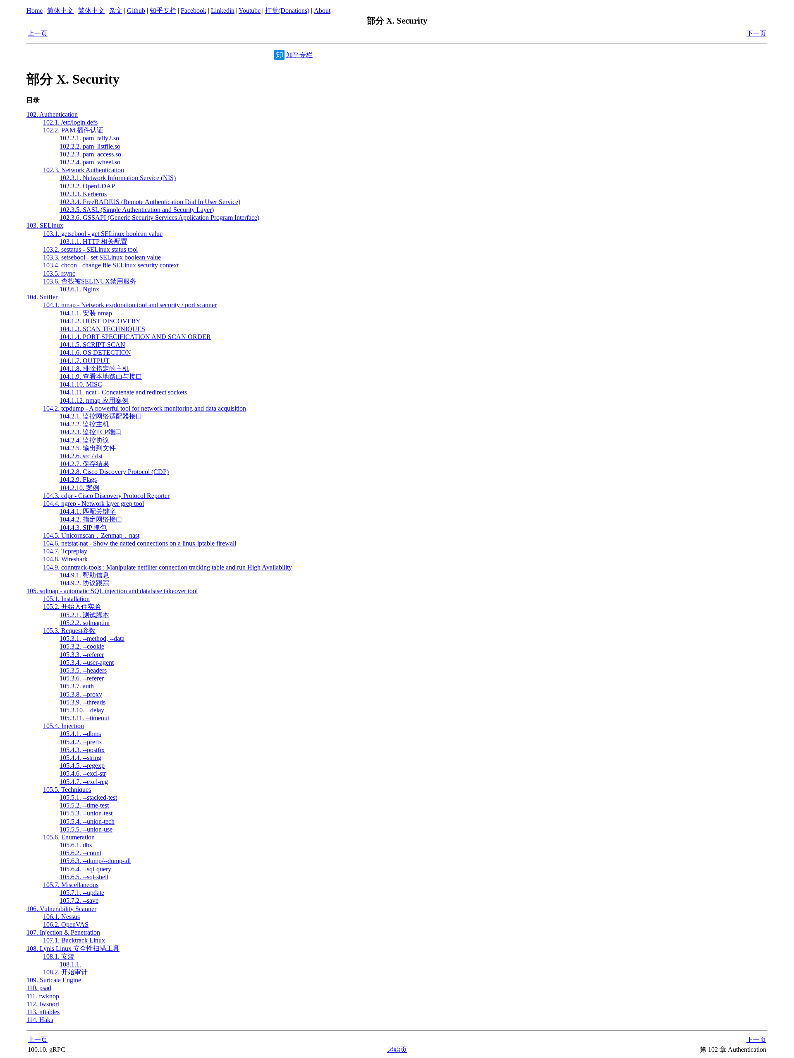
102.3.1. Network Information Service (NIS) (118, 177)
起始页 (397, 1049)
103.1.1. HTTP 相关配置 (93, 241)
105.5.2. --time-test (84, 805)
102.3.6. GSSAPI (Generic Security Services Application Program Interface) (159, 217)
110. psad (38, 987)
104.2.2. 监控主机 (84, 424)
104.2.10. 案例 (79, 487)
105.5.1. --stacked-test (88, 797)
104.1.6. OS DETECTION (95, 352)
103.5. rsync (59, 273)
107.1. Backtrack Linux (74, 940)
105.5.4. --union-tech (87, 821)
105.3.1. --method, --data (92, 638)
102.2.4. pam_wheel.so (90, 162)
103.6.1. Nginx (79, 289)
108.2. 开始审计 (65, 972)
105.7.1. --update (82, 892)
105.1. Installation (66, 598)
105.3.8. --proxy (81, 694)
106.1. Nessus (61, 916)
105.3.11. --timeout (84, 717)
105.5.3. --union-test (86, 813)
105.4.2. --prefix (81, 741)
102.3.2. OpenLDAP (87, 186)
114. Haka (39, 1019)
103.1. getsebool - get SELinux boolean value (103, 233)
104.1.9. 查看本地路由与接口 (101, 376)
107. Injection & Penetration (63, 932)
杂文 (115, 10)
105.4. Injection (63, 725)
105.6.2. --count (80, 852)
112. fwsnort (42, 1004)
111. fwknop (42, 996)
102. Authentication (52, 114)
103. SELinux (44, 225)
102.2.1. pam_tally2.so (89, 138)
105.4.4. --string (80, 757)
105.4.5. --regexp (82, 765)
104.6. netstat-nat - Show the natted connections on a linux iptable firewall (139, 543)
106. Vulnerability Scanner (61, 908)
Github (136, 10)
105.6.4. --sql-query (85, 869)
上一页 (38, 33)
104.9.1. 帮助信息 (84, 575)
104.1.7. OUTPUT (85, 360)
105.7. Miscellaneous (70, 884)
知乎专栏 (163, 10)
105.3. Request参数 (69, 630)
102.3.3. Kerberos (83, 193)
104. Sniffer (41, 297)
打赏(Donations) (287, 10)
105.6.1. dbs (76, 845)
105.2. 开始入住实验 (72, 606)
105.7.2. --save (79, 900)
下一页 (756, 33)
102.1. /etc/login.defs (70, 122)
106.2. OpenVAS (65, 924)
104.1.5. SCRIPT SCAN (92, 344)
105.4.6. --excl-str (83, 773)
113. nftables (43, 1011)
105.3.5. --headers (83, 670)
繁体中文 (91, 10)
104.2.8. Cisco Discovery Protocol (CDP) (114, 471)
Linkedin (222, 10)
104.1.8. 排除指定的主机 (94, 368)
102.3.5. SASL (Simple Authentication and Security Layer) (137, 209)
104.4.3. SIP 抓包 (83, 527)
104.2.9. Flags (78, 479)
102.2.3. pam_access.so (90, 154)
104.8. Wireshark (65, 559)
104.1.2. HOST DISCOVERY (100, 321)
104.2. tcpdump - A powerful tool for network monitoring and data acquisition (144, 408)
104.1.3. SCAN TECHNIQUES (102, 328)
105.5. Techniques (67, 789)
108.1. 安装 (58, 956)
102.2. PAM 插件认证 (73, 130)
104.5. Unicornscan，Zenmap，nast (91, 535)
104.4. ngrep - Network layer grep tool (93, 503)
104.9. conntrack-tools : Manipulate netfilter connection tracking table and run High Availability (167, 567)
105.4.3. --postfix (82, 749)
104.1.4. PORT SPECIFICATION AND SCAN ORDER (135, 336)
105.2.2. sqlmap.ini (85, 622)
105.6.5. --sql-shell (84, 876)
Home (34, 10)
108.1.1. (70, 964)
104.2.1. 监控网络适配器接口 (101, 416)
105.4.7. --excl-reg (84, 781)
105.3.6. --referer (82, 678)
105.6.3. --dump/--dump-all (95, 860)
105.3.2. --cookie (82, 646)
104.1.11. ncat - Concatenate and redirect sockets (123, 392)
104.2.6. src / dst (81, 455)
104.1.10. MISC (81, 384)
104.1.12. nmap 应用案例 (94, 400)
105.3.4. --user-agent (87, 662)
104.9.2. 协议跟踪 (84, 583)
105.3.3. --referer (82, 654)
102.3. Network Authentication (83, 169)
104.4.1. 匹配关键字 (88, 511)
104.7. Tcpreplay (65, 551)
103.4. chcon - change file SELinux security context (111, 265)
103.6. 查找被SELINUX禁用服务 (89, 281)
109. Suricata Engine (53, 979)
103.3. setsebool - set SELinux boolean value (102, 257)
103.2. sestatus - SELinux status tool (90, 249)
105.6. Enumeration (69, 837)
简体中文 (60, 10)
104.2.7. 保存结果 (84, 463)
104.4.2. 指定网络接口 (91, 519)
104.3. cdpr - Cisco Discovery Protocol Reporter (106, 495)
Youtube (250, 10)
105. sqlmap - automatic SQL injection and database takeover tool (112, 590)
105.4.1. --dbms (80, 733)
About (322, 10)
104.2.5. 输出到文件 (88, 448)
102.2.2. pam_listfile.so (90, 146)
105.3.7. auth (77, 686)
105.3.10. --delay (82, 710)
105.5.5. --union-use (86, 829)
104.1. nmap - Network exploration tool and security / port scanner (130, 304)
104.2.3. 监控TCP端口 (91, 431)
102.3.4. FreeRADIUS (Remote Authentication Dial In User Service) (150, 201)
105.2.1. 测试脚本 (84, 614)
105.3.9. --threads (82, 702)
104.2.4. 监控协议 (84, 440)
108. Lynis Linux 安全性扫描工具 (73, 948)
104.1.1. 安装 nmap (86, 313)
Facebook (193, 10)
